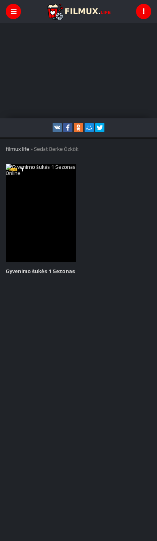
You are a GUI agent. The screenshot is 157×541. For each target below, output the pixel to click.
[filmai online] (78, 11)
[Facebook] (67, 127)
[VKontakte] (57, 127)
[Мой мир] (89, 127)
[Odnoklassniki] (78, 127)
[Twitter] (99, 127)
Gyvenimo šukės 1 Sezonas (40, 271)
